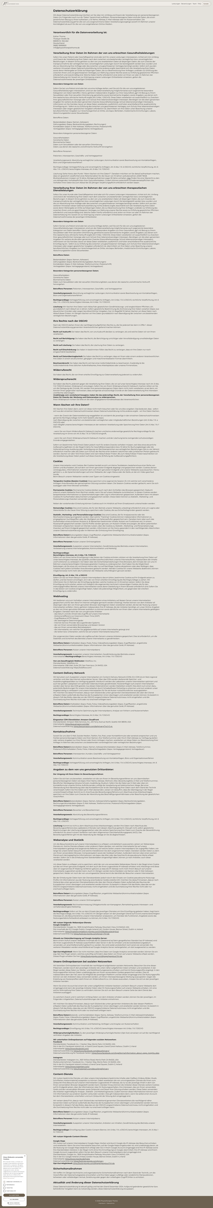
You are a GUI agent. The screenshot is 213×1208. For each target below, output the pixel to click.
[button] (14, 1203)
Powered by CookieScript (14, 1204)
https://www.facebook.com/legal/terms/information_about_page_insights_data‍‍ (125, 1053)
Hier (129, 178)
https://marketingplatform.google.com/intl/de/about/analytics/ (92, 931)
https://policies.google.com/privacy (88, 1161)
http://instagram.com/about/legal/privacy (91, 1069)
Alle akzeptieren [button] (14, 1195)
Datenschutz (110, 1203)
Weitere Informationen (8, 1178)
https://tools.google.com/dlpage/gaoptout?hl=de (101, 956)
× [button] (24, 1156)
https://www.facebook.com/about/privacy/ (91, 1051)
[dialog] (14, 1180)
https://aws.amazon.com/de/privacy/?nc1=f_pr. (93, 726)
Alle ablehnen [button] (14, 1199)
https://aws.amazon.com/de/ (77, 724)
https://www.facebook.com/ (77, 1049)
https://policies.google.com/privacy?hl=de (91, 934)
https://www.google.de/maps (77, 1159)
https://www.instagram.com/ (77, 1067)
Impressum (102, 1203)
